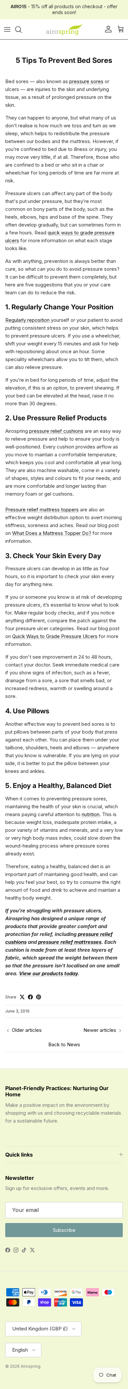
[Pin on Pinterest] (38, 997)
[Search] (21, 29)
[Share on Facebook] (30, 997)
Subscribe (64, 1230)
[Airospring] (64, 29)
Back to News (64, 1044)
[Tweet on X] (22, 997)
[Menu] (7, 29)
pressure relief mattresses (69, 942)
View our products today (48, 973)
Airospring (30, 1366)
